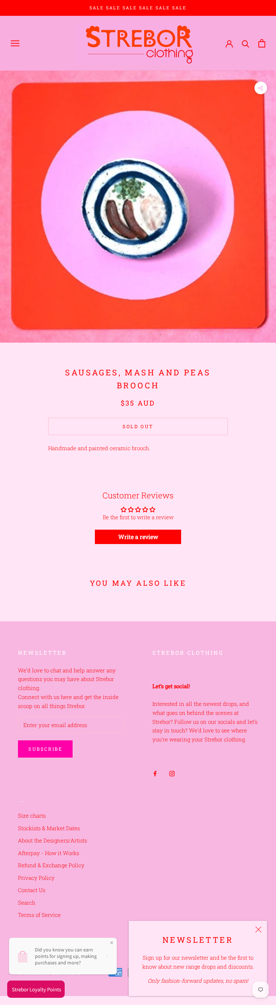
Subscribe (45, 749)
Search (26, 902)
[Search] (245, 43)
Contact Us (31, 890)
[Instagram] (172, 773)
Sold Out (138, 426)
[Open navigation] (15, 43)
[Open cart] (261, 43)
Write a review (138, 536)
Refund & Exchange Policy (51, 865)
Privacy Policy (36, 877)
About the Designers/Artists (52, 840)
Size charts (32, 815)
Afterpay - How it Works (48, 852)
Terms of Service (39, 914)
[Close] (258, 929)
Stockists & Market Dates (49, 828)
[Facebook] (155, 773)
